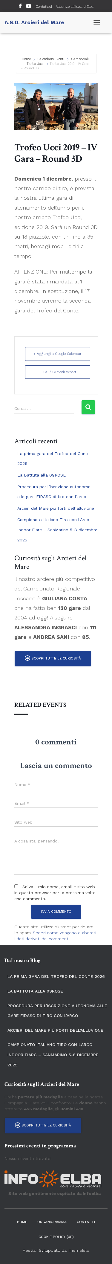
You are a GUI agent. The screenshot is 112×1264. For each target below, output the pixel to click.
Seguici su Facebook (20, 7)
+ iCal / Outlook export (57, 372)
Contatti (86, 1222)
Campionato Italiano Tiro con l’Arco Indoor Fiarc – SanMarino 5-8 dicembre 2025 (57, 529)
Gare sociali (80, 59)
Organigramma (52, 1222)
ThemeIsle (78, 1250)
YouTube (28, 7)
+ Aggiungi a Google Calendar (57, 354)
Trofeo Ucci (35, 64)
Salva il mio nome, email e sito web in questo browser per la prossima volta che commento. (55, 892)
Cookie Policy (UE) (56, 1237)
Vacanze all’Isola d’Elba (74, 6)
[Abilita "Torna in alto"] (100, 1252)
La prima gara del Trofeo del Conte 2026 (56, 976)
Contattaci (44, 6)
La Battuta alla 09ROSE (41, 475)
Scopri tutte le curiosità (55, 658)
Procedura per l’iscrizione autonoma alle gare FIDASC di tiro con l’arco (57, 1010)
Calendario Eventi (51, 59)
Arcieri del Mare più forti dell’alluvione (55, 508)
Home (27, 59)
